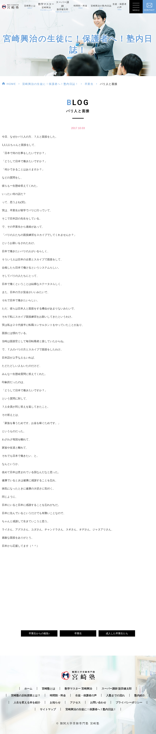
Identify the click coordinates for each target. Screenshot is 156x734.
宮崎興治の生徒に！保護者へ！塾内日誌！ (50, 83)
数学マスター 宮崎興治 (78, 688)
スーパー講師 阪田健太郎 (117, 688)
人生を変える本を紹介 (27, 702)
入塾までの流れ (115, 695)
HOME (11, 83)
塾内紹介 (139, 695)
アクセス (75, 702)
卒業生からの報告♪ (39, 633)
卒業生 (89, 83)
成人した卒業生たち (117, 633)
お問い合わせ (98, 702)
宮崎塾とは (30, 7)
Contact (149, 10)
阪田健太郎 (62, 7)
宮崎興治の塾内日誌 (101, 7)
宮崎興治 (46, 7)
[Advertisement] (78, 584)
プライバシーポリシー (129, 702)
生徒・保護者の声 (120, 6)
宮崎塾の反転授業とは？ (25, 695)
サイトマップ (48, 709)
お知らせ (55, 702)
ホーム (28, 688)
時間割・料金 (81, 7)
